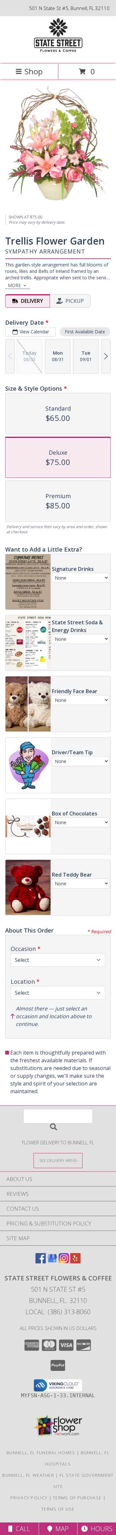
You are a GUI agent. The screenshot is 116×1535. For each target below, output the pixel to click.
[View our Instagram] (64, 1261)
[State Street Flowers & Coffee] (58, 54)
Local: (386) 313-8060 (58, 1311)
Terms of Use (58, 1509)
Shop (33, 71)
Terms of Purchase (77, 1498)
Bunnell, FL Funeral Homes (40, 1453)
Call (21, 1528)
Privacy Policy (28, 1498)
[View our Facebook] (40, 1261)
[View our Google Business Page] (52, 1261)
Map (60, 1528)
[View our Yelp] (75, 1261)
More (14, 285)
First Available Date (85, 332)
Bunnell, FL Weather (28, 1475)
